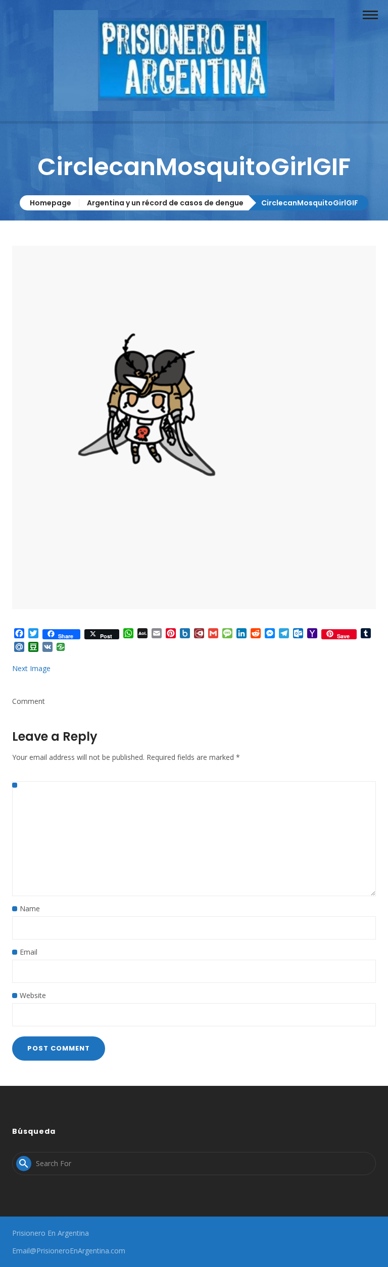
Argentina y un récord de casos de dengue (165, 203)
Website (33, 995)
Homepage (50, 203)
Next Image (31, 668)
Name (30, 908)
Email (28, 952)
